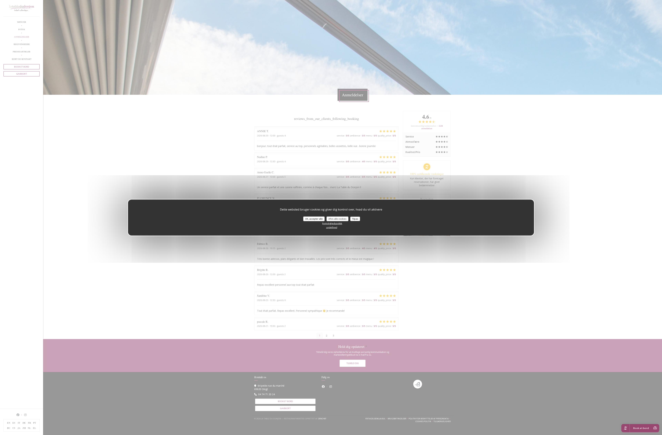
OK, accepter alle (314, 218)
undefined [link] (331, 227)
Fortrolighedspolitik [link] (332, 223)
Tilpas (355, 218)
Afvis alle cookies (337, 218)
